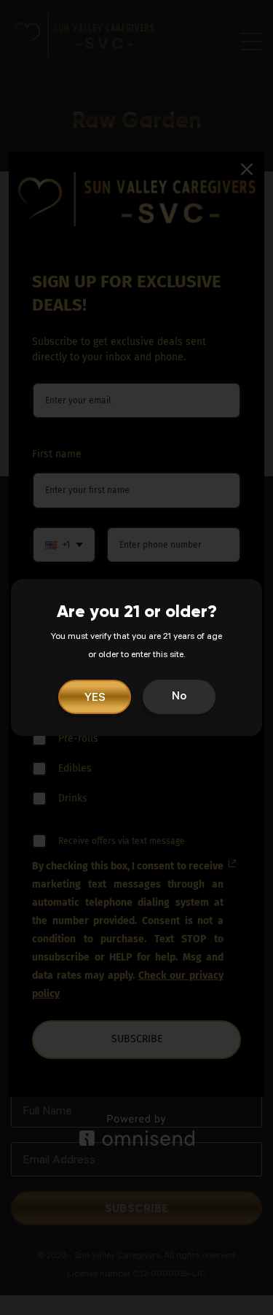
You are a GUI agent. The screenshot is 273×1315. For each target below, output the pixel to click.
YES (94, 698)
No (179, 697)
